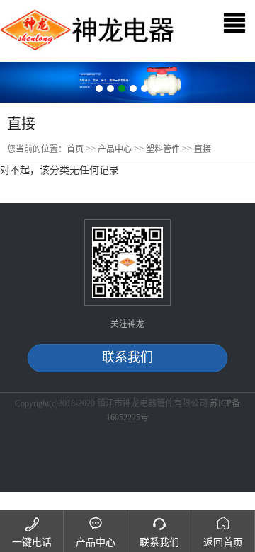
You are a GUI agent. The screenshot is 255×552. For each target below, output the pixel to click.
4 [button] (133, 88)
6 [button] (155, 88)
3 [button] (121, 88)
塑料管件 (163, 149)
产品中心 (115, 149)
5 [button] (144, 88)
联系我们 (127, 357)
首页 (75, 149)
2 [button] (110, 88)
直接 (202, 149)
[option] (127, 82)
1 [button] (99, 88)
